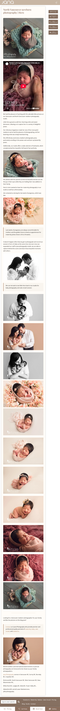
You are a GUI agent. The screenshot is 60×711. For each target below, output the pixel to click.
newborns (16, 631)
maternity (28, 629)
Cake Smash (47, 700)
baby (33, 629)
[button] (56, 3)
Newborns (26, 700)
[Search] (19, 702)
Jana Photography (8, 674)
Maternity (34, 700)
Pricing (54, 700)
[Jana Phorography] (8, 2)
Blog (23, 704)
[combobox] (8, 702)
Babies (40, 700)
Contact (8, 627)
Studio (28, 704)
